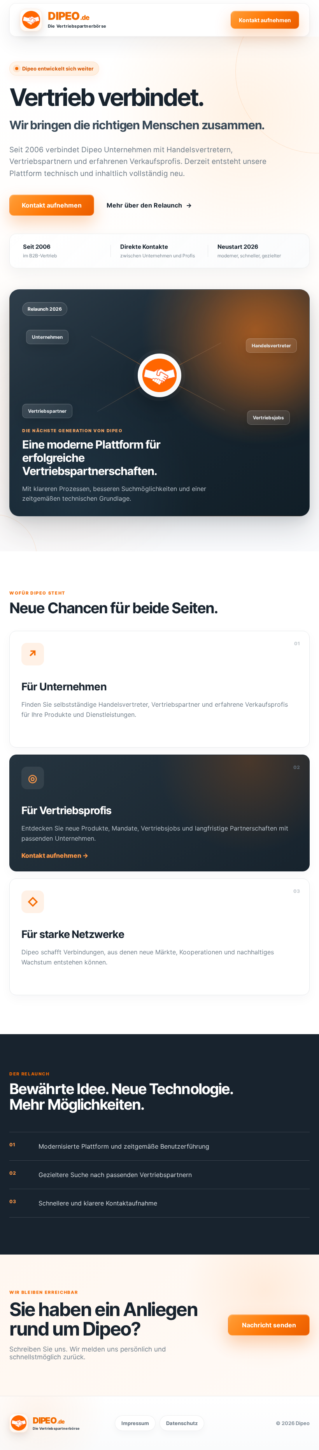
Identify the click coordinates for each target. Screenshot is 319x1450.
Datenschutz (182, 1423)
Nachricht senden (269, 1325)
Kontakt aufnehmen (265, 20)
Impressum (135, 1423)
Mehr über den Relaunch (149, 205)
